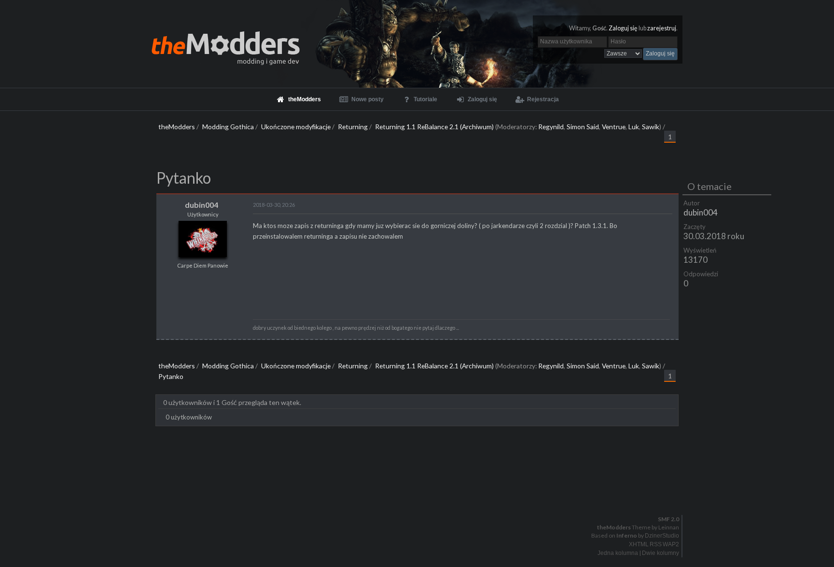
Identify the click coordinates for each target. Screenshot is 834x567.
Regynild (551, 126)
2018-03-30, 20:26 (274, 205)
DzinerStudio (662, 535)
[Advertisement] (417, 455)
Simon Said (583, 126)
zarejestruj (661, 28)
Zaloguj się (623, 28)
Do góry (421, 494)
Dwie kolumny (660, 553)
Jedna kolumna (618, 553)
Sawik (650, 126)
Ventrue (614, 126)
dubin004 (700, 212)
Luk (633, 126)
